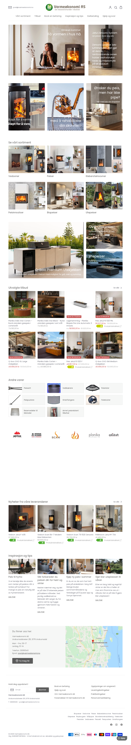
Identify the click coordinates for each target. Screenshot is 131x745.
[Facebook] (111, 724)
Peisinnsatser (117, 714)
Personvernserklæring (100, 698)
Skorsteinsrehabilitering (104, 716)
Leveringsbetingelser (100, 690)
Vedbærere (89, 719)
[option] (46, 50)
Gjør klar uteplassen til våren (108, 578)
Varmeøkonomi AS (21, 734)
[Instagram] (116, 724)
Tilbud (37, 16)
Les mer (11, 597)
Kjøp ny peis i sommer (79, 576)
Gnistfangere (117, 719)
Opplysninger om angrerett (103, 686)
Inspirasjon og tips (74, 16)
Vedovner (86, 714)
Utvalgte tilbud (18, 288)
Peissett (98, 719)
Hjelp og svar (109, 16)
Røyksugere (80, 716)
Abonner (42, 689)
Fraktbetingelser (98, 694)
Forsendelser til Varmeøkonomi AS (69, 698)
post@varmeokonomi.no (29, 653)
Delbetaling (93, 16)
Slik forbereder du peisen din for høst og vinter (49, 580)
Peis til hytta (15, 576)
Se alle (116, 287)
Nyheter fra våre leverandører (28, 502)
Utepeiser (71, 716)
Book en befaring (52, 16)
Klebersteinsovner (104, 714)
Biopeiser (77, 714)
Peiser (93, 714)
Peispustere (106, 719)
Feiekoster (119, 716)
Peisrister (80, 719)
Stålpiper (90, 716)
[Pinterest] (121, 724)
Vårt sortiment (23, 16)
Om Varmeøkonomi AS (64, 694)
